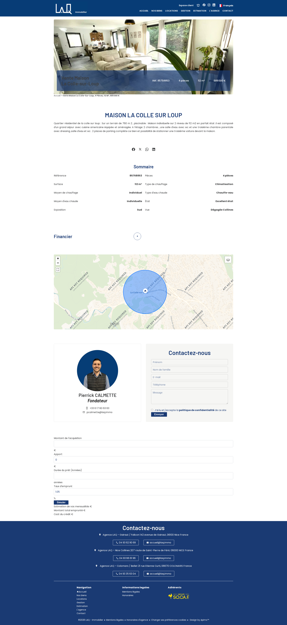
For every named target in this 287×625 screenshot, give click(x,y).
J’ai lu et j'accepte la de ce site (190, 410)
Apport (58, 454)
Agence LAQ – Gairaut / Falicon (121, 534)
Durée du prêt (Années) (68, 470)
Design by (199, 619)
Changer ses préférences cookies (168, 619)
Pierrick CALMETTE (97, 395)
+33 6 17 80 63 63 (99, 408)
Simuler (61, 502)
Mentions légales (115, 619)
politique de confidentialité (196, 410)
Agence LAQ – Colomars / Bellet (118, 566)
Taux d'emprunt (63, 486)
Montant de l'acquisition (68, 438)
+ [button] (58, 258)
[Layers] (228, 259)
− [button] (58, 263)
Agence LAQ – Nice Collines (114, 550)
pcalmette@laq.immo (99, 412)
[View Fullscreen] (58, 269)
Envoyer (159, 414)
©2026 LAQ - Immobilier (90, 619)
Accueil (57, 96)
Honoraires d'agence (137, 619)
